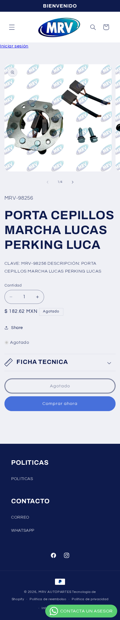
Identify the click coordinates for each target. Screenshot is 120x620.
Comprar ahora (60, 403)
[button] (11, 27)
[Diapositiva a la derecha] (72, 182)
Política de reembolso (48, 599)
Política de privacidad (90, 599)
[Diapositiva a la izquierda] (47, 182)
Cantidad (12, 285)
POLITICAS (22, 479)
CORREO (20, 517)
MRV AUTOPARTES (55, 591)
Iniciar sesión (14, 46)
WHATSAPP (22, 530)
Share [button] (17, 328)
